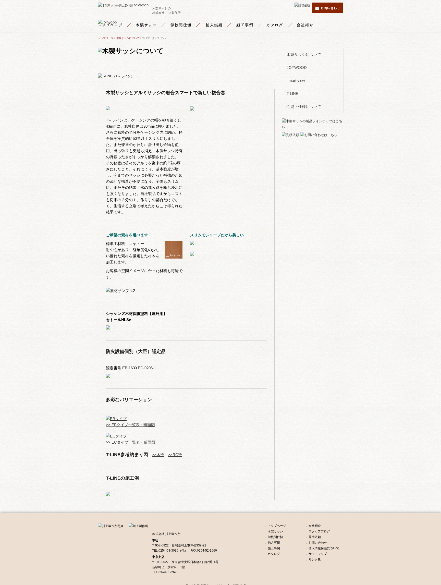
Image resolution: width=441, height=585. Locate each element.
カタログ (281, 25)
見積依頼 (315, 537)
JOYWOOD (297, 67)
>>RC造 (175, 455)
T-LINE (292, 93)
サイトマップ (318, 554)
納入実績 (220, 25)
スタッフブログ (319, 531)
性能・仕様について (304, 106)
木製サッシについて (127, 38)
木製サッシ (153, 25)
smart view (296, 80)
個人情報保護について (324, 548)
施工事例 (251, 25)
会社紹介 (305, 25)
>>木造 (158, 455)
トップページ (117, 25)
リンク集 (315, 559)
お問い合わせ (318, 542)
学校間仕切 (187, 25)
